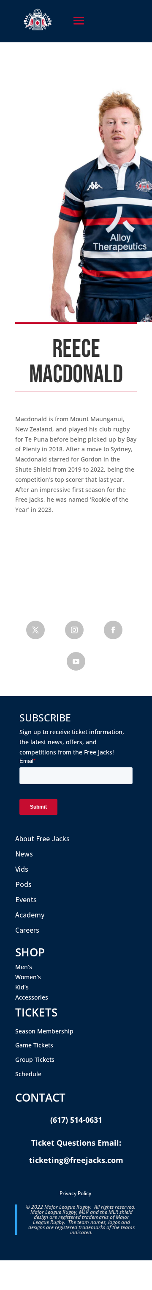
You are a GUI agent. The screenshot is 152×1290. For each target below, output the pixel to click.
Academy (29, 915)
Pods (23, 884)
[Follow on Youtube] (76, 661)
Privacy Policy (75, 1193)
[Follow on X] (35, 630)
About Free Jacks (42, 838)
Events (26, 899)
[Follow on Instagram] (74, 630)
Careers (27, 930)
